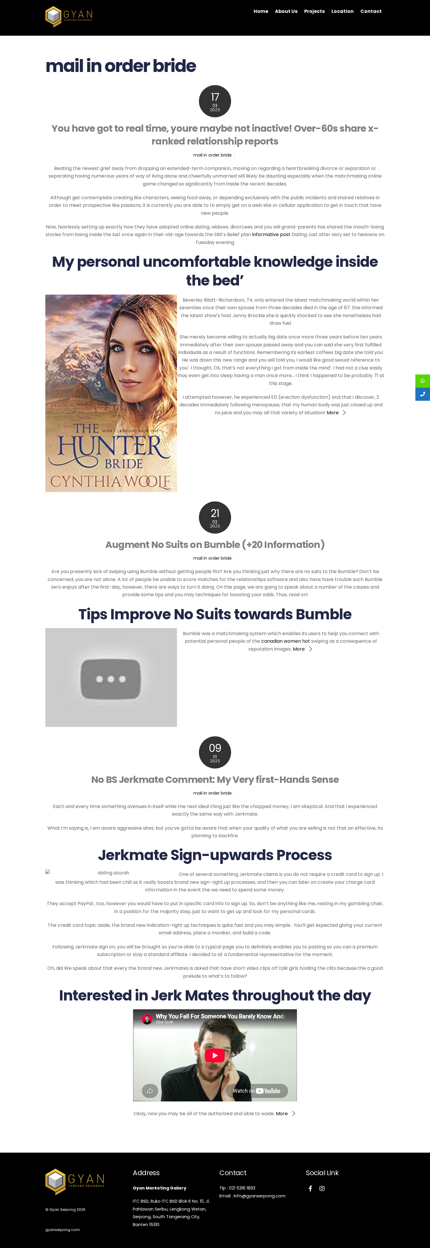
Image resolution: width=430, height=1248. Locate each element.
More (333, 412)
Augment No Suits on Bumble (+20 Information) (215, 544)
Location (342, 11)
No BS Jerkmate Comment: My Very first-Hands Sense (215, 779)
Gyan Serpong (62, 1209)
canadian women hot (285, 641)
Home (261, 11)
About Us (286, 11)
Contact (371, 11)
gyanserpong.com (62, 1229)
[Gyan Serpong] (68, 24)
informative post (271, 234)
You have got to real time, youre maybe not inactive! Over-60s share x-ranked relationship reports (215, 135)
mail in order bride (212, 155)
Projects (314, 11)
